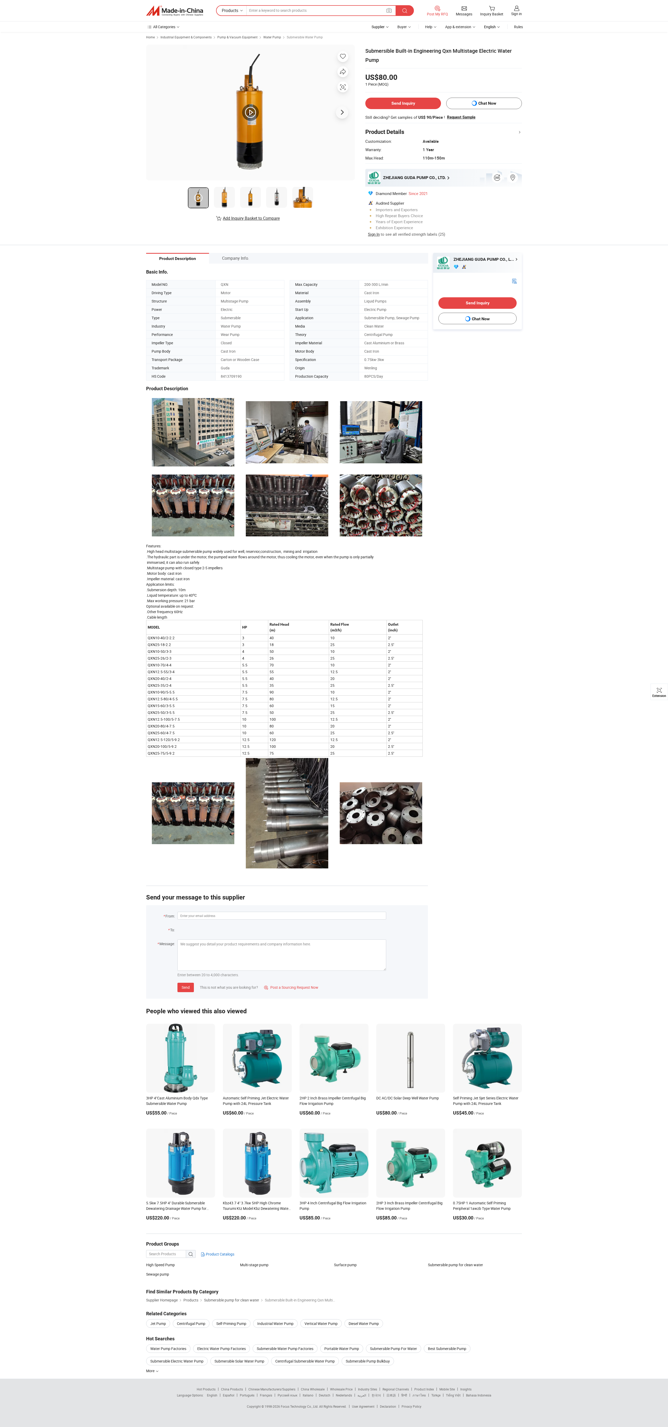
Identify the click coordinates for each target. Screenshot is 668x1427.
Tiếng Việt (453, 1395)
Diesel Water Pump (364, 1323)
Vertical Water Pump (321, 1323)
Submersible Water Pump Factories (285, 1348)
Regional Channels (396, 1389)
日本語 (391, 1395)
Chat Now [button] (487, 103)
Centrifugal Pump (191, 1323)
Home (150, 37)
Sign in (516, 13)
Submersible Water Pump (305, 37)
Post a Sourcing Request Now (291, 987)
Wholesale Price (341, 1389)
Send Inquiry (403, 103)
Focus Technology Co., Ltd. (300, 1406)
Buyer (402, 26)
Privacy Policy (411, 1406)
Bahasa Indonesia (478, 1395)
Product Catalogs (219, 1254)
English (212, 1395)
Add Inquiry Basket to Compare (251, 218)
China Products (232, 1389)
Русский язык (287, 1395)
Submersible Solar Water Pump (239, 1361)
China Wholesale (313, 1389)
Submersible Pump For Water (393, 1348)
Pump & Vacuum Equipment (237, 37)
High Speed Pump (160, 1264)
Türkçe (435, 1395)
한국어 (376, 1395)
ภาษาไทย (419, 1395)
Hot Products (206, 1389)
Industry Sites (367, 1389)
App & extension (458, 26)
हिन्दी (404, 1395)
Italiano (308, 1395)
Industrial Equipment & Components (186, 37)
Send (186, 987)
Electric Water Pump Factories (221, 1348)
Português (247, 1395)
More (150, 1370)
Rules (518, 26)
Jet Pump (158, 1323)
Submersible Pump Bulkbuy (368, 1361)
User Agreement (363, 1406)
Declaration (388, 1406)
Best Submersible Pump (447, 1348)
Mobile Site (447, 1389)
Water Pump (272, 37)
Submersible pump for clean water (455, 1264)
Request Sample (461, 117)
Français (266, 1395)
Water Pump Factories (168, 1348)
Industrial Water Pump (275, 1323)
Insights (466, 1389)
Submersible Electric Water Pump (177, 1361)
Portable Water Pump (341, 1348)
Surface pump (345, 1264)
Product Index (424, 1389)
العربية (361, 1395)
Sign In (374, 234)
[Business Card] (514, 280)
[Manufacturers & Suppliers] (174, 10)
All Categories (164, 26)
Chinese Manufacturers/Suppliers (271, 1389)
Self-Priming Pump (231, 1323)
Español (228, 1395)
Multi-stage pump (254, 1264)
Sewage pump (157, 1274)
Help (428, 26)
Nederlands (344, 1395)
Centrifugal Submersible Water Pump (305, 1361)
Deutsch (324, 1395)
